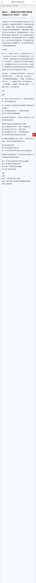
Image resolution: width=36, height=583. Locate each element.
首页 (3, 6)
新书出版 (15, 6)
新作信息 (8, 6)
